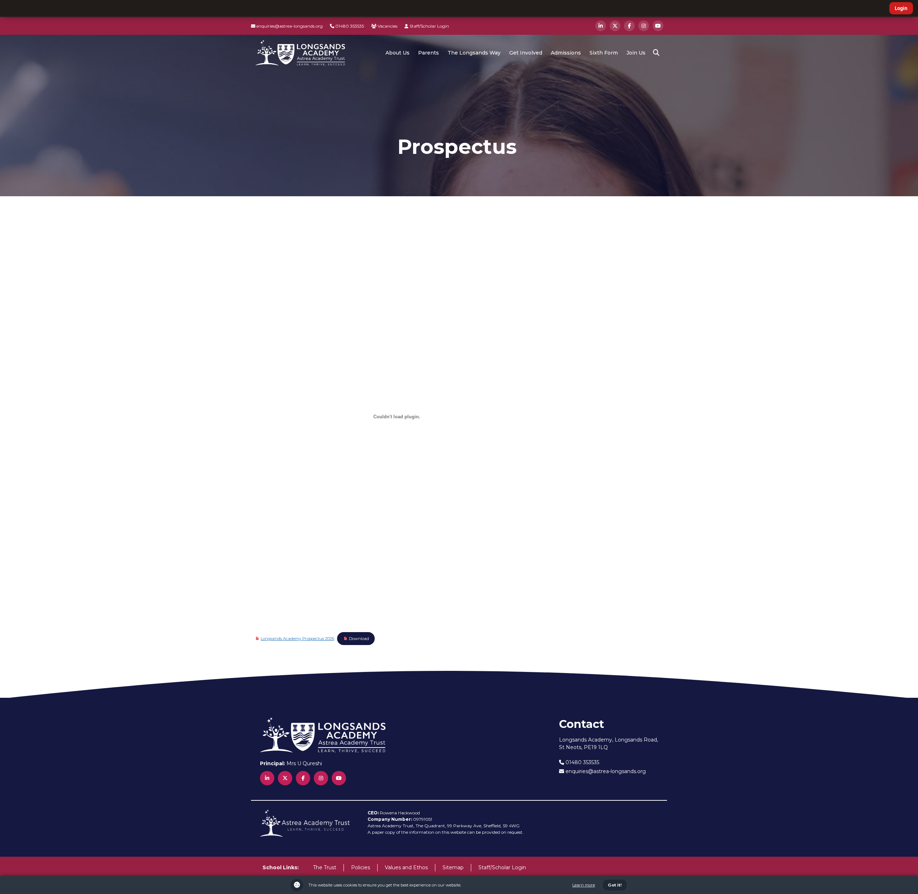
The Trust (324, 867)
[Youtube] (658, 25)
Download (359, 638)
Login (901, 8)
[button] (656, 52)
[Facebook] (629, 25)
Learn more (583, 885)
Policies (360, 867)
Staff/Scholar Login (428, 26)
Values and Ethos (406, 867)
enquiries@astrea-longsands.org (289, 26)
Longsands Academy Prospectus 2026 (297, 638)
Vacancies (387, 26)
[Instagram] (643, 25)
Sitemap (453, 867)
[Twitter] (615, 25)
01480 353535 (349, 26)
